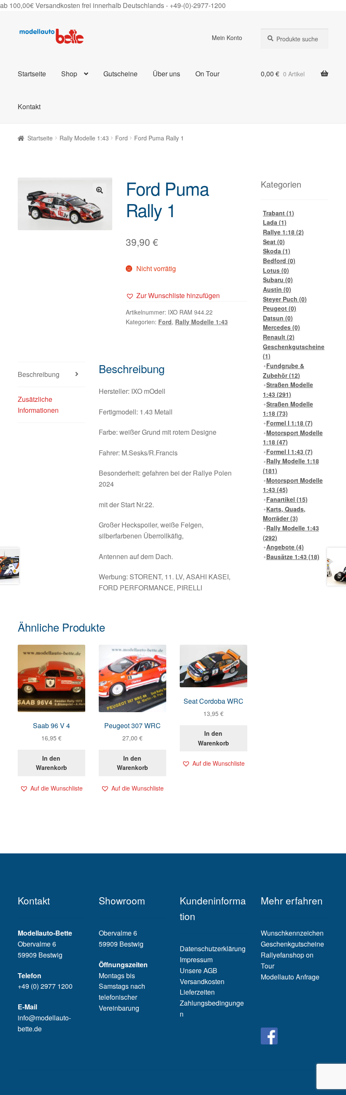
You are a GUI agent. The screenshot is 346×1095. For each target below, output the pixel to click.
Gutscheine (120, 73)
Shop (69, 73)
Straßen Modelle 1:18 (288, 409)
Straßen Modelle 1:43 (288, 389)
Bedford (279, 260)
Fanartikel (287, 499)
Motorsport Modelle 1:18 (293, 437)
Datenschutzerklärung (213, 948)
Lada (275, 222)
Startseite (32, 73)
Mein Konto (227, 37)
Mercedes (281, 327)
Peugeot (279, 308)
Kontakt (29, 106)
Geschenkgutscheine (293, 351)
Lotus (276, 270)
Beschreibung (38, 374)
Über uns (166, 73)
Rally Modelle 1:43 (84, 138)
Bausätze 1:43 (292, 556)
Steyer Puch (285, 299)
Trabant (278, 213)
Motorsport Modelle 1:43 (293, 485)
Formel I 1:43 (289, 451)
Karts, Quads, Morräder (284, 514)
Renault (279, 337)
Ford (121, 138)
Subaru (278, 279)
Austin (277, 289)
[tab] (51, 374)
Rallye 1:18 (283, 232)
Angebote (285, 547)
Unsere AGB (198, 970)
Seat (274, 241)
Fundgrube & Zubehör (283, 370)
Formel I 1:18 (289, 423)
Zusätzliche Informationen (38, 404)
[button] (173, 295)
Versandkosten (202, 981)
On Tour (207, 73)
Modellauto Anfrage (290, 977)
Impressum (196, 959)
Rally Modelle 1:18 (291, 466)
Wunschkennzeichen (292, 933)
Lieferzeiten (197, 992)
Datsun (278, 318)
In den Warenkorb (51, 763)
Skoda (276, 251)
